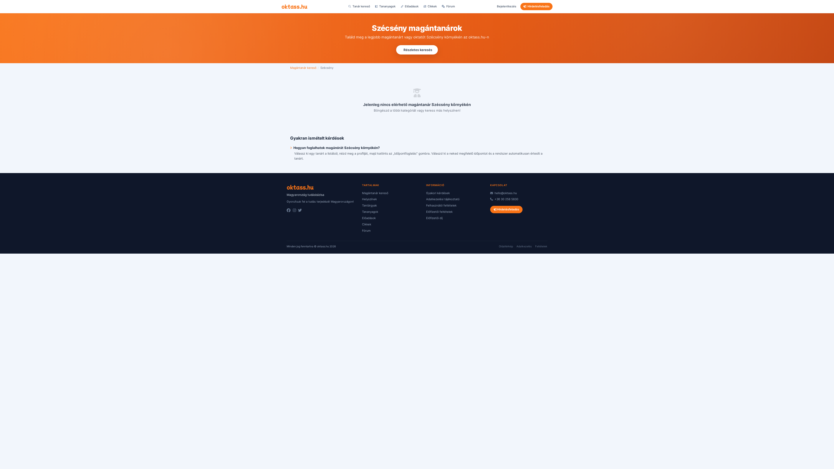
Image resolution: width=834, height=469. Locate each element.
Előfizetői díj (434, 218)
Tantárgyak (369, 205)
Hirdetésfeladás (538, 6)
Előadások (411, 6)
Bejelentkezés (506, 6)
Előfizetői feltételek (439, 211)
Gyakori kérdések (438, 193)
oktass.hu (294, 6)
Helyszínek (369, 199)
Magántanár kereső (303, 67)
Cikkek (432, 6)
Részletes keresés (418, 50)
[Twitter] (300, 210)
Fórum (450, 6)
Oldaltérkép (506, 246)
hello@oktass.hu (505, 193)
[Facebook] (289, 210)
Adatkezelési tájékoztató (443, 199)
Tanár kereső (361, 6)
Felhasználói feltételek (441, 205)
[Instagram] (294, 210)
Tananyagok (387, 6)
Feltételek (541, 246)
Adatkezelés (524, 246)
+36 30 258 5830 (506, 199)
